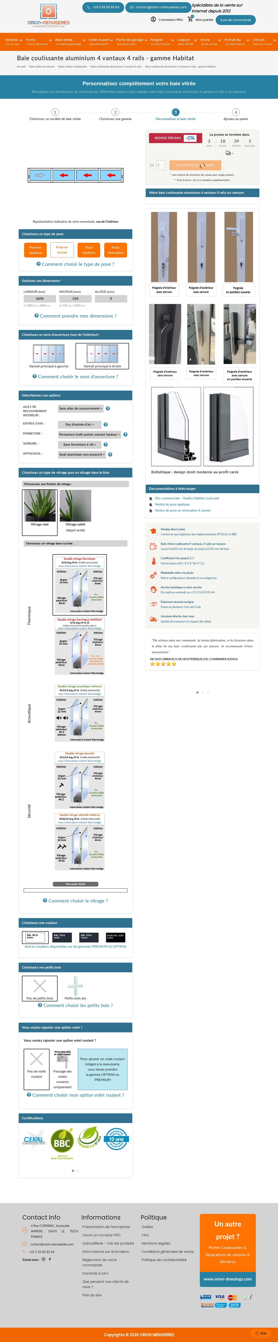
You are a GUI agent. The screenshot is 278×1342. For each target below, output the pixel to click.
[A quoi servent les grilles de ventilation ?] (104, 425)
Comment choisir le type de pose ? (77, 264)
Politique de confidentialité (164, 1259)
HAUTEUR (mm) (70, 291)
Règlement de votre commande (99, 1262)
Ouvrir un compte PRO (101, 1235)
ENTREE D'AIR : (34, 423)
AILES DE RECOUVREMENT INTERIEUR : (35, 411)
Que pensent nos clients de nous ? (105, 1284)
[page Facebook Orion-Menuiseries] (50, 1260)
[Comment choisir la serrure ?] (104, 445)
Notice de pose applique (172, 504)
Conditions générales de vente (168, 1251)
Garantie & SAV (95, 1273)
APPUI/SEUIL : (33, 453)
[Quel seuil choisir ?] (109, 455)
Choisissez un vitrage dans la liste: (49, 543)
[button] (12, 39)
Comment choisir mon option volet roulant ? (77, 1095)
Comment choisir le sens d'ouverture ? (77, 376)
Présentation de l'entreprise (106, 1226)
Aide (263, 1333)
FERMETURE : (32, 433)
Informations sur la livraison (105, 1251)
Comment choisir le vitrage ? (77, 901)
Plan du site (92, 1295)
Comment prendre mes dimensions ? (78, 316)
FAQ (145, 1235)
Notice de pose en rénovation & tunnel (182, 510)
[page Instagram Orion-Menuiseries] (43, 1260)
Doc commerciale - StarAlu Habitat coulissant (187, 498)
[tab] (55, 114)
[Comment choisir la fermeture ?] (124, 435)
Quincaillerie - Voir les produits (108, 1243)
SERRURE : (30, 443)
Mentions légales (156, 1243)
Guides (147, 1226)
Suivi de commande (235, 20)
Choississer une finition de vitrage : (48, 484)
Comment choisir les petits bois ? (77, 1005)
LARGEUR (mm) (34, 291)
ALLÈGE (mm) (104, 291)
